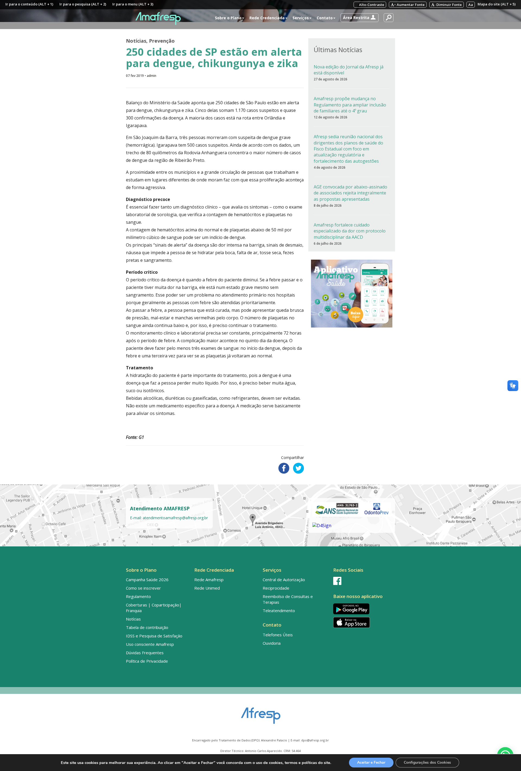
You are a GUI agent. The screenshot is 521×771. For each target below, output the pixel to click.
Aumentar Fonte (409, 4)
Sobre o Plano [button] (228, 17)
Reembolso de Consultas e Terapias (288, 599)
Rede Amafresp (209, 579)
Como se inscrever (143, 588)
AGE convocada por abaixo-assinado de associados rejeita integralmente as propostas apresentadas (350, 193)
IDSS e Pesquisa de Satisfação (154, 635)
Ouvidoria (272, 643)
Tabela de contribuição (147, 627)
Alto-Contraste (371, 4)
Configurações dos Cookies (427, 762)
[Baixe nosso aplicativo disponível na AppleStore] (363, 622)
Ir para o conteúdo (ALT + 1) (29, 4)
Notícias (136, 40)
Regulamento (138, 596)
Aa (470, 4)
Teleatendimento (279, 610)
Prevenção (162, 40)
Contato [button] (325, 17)
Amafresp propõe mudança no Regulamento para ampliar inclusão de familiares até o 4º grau (350, 105)
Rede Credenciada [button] (267, 17)
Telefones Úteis (278, 634)
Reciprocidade (276, 588)
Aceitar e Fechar (371, 762)
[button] (360, 17)
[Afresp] (260, 713)
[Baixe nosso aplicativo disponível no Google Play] (363, 608)
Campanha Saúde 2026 (147, 579)
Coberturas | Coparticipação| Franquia (154, 607)
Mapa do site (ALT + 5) (497, 4)
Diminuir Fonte (448, 4)
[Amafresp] (158, 18)
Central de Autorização (284, 579)
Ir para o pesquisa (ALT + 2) (82, 4)
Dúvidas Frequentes (145, 652)
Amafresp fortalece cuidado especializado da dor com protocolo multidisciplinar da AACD (350, 231)
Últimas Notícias (338, 49)
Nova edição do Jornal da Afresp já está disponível (348, 70)
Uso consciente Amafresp (150, 644)
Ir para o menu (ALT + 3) (132, 4)
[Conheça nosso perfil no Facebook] (363, 581)
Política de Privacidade (147, 661)
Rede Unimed (207, 588)
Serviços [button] (301, 17)
